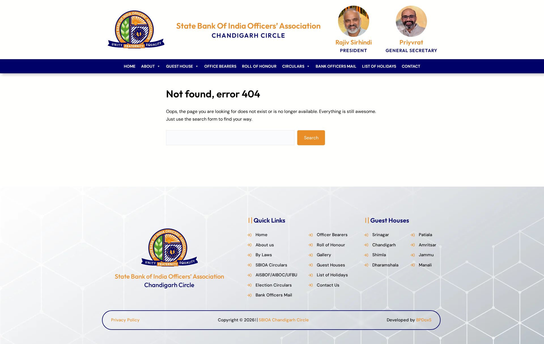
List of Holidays (379, 66)
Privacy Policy (125, 320)
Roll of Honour (259, 66)
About (148, 66)
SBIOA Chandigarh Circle (284, 320)
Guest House (179, 66)
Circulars (293, 66)
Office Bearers (220, 66)
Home (129, 66)
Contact (411, 66)
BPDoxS (424, 320)
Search (311, 138)
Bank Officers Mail (336, 66)
